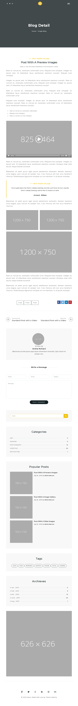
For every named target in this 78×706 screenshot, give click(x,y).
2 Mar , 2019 (14, 594)
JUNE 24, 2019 (24, 66)
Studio (35, 302)
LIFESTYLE (14, 448)
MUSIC (56, 66)
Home (34, 31)
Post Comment (39, 402)
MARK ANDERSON (37, 66)
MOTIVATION (15, 451)
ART (11, 438)
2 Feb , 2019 (14, 591)
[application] (39, 139)
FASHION (13, 441)
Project (27, 302)
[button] (39, 139)
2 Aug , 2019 (14, 601)
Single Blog (42, 31)
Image (20, 302)
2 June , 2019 (15, 598)
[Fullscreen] (69, 156)
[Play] (9, 156)
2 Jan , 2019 (14, 587)
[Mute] (66, 156)
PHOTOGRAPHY (48, 66)
